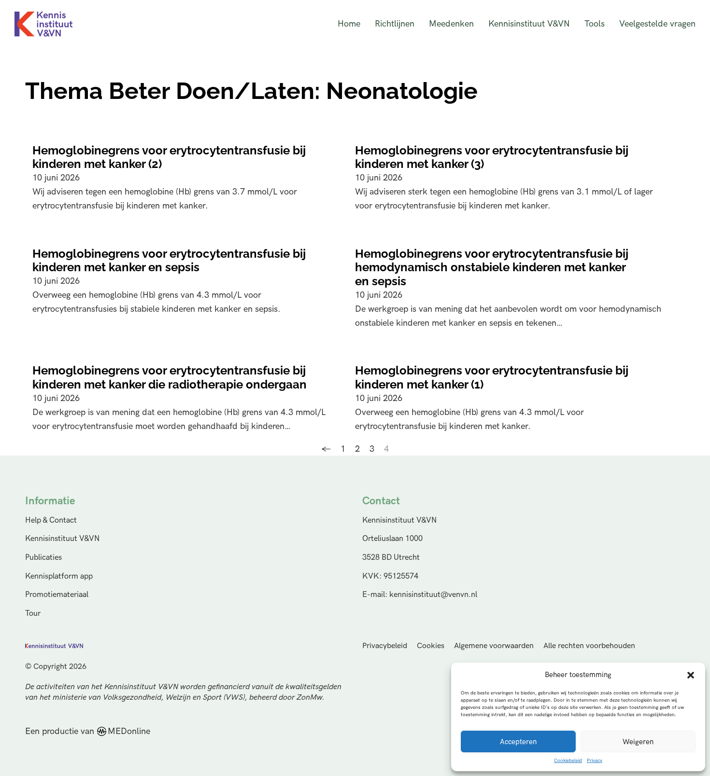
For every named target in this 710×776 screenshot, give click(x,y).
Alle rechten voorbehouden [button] (589, 646)
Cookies (430, 646)
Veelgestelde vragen (657, 24)
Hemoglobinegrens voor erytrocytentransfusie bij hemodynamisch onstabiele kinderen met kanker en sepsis (491, 268)
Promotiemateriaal (56, 594)
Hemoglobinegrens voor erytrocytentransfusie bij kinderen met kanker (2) (169, 157)
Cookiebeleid (568, 760)
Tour (33, 613)
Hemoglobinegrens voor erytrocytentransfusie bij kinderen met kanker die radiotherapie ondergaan (169, 377)
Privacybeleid (384, 646)
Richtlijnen (394, 24)
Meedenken (451, 24)
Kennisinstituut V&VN (529, 24)
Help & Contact (51, 520)
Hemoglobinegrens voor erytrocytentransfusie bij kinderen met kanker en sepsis (169, 261)
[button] (691, 675)
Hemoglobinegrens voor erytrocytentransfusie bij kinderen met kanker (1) (491, 377)
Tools (594, 24)
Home (349, 24)
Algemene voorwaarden (494, 646)
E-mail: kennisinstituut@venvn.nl (419, 594)
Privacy (594, 760)
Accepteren (518, 741)
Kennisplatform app (59, 576)
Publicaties (43, 557)
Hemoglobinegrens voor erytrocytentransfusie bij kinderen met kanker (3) (491, 157)
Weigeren (638, 741)
